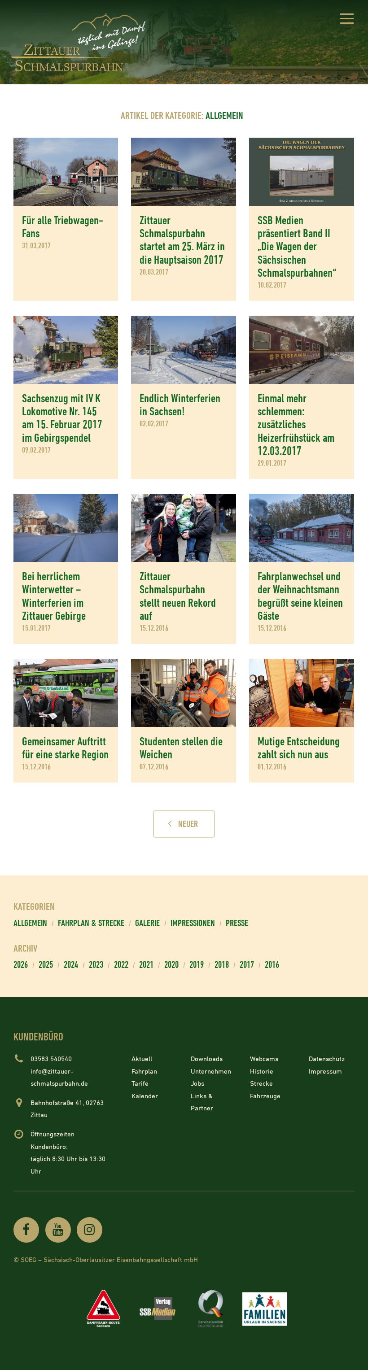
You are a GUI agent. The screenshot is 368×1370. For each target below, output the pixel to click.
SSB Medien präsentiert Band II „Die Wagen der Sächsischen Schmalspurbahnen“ (297, 247)
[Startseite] (80, 42)
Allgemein (30, 923)
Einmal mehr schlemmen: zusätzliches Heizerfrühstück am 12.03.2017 (296, 425)
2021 (146, 965)
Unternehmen (211, 1071)
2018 (222, 965)
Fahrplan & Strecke (91, 923)
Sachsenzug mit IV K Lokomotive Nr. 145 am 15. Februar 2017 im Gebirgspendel (62, 418)
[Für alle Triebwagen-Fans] (65, 172)
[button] (347, 20)
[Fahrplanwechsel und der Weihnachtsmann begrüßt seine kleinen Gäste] (301, 528)
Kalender (144, 1096)
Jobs (197, 1083)
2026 (20, 965)
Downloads (207, 1059)
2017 (247, 965)
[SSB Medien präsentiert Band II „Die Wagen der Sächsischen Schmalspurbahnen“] (301, 172)
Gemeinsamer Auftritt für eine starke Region (65, 748)
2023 (96, 965)
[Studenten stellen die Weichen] (183, 693)
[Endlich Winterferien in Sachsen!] (183, 350)
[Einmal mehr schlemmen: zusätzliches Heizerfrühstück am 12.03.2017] (301, 350)
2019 (196, 965)
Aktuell (141, 1059)
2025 (46, 965)
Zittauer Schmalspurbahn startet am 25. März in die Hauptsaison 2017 (182, 240)
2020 (171, 965)
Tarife (140, 1083)
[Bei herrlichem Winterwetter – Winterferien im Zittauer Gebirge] (65, 528)
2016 (272, 965)
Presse (237, 923)
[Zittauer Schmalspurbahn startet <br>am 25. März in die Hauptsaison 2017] (183, 172)
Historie (261, 1071)
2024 (71, 965)
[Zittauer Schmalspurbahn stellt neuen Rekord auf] (183, 528)
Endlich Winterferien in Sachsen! (180, 405)
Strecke (261, 1083)
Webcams (264, 1059)
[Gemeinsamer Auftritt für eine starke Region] (65, 693)
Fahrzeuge (265, 1096)
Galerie (147, 923)
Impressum (325, 1071)
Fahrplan (144, 1071)
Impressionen (193, 923)
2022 (121, 965)
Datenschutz (327, 1059)
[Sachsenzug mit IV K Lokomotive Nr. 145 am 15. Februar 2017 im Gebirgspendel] (65, 350)
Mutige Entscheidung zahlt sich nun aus (299, 748)
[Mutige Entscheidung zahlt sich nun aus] (301, 693)
